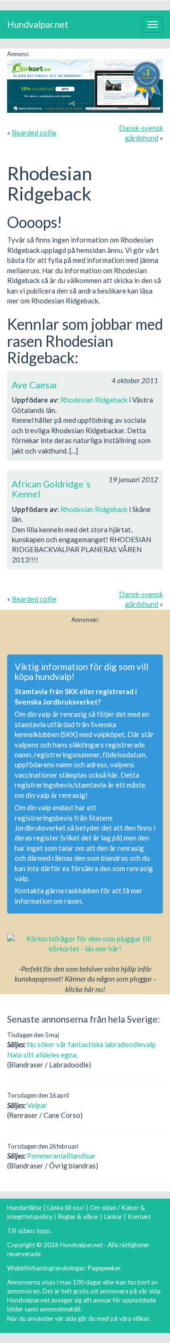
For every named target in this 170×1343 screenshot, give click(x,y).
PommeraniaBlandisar (61, 1155)
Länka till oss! (66, 1207)
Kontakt (139, 1216)
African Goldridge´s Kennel (51, 488)
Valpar (37, 1105)
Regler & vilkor (78, 1216)
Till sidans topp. (29, 1230)
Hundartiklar (24, 1207)
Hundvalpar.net (37, 24)
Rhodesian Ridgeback (94, 399)
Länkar (113, 1216)
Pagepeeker (103, 1268)
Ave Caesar (35, 384)
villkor (141, 1318)
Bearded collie (34, 132)
